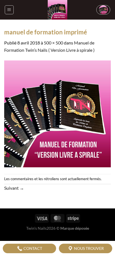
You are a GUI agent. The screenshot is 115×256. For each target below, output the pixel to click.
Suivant (14, 188)
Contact (32, 248)
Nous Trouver (88, 248)
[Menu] (9, 9)
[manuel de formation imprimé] (57, 113)
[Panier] (103, 10)
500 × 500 (53, 42)
